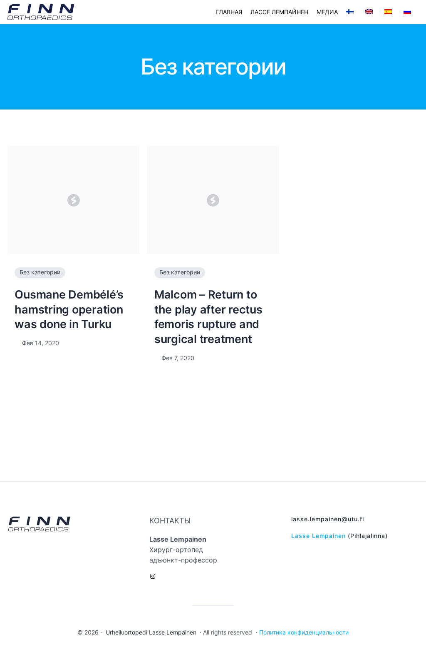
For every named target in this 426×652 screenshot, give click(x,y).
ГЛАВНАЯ (228, 11)
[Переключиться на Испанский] (389, 12)
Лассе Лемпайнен (279, 11)
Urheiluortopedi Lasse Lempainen (151, 632)
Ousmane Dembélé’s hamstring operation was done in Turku (69, 309)
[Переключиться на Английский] (370, 12)
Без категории (40, 272)
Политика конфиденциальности (304, 632)
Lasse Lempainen (318, 536)
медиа (327, 11)
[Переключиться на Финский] (351, 12)
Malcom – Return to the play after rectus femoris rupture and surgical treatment (208, 317)
